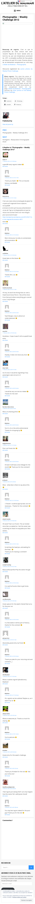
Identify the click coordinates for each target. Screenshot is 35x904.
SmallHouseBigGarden (9, 787)
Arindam (5, 750)
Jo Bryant (5, 480)
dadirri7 (5, 159)
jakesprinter (6, 638)
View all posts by (8, 124)
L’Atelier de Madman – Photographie (14, 64)
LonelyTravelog (7, 565)
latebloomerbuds (7, 288)
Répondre (5, 166)
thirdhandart (6, 675)
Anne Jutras (6, 196)
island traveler (7, 519)
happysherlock (7, 443)
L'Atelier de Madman (17, 3)
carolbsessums (7, 599)
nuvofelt (5, 331)
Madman (7, 176)
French (22, 1)
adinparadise (6, 713)
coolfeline (5, 253)
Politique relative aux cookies (19, 897)
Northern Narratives (8, 407)
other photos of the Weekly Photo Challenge (17, 91)
